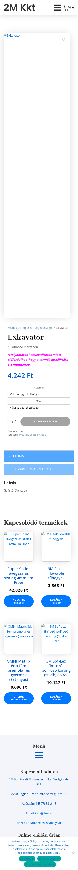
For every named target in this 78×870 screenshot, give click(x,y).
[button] (64, 39)
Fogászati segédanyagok (37, 327)
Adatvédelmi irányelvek (40, 864)
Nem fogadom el (49, 858)
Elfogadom (27, 858)
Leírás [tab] (18, 456)
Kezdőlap (13, 327)
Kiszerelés (39, 387)
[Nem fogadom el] (73, 853)
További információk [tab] (32, 469)
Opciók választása (18, 698)
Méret (39, 401)
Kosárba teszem (45, 421)
